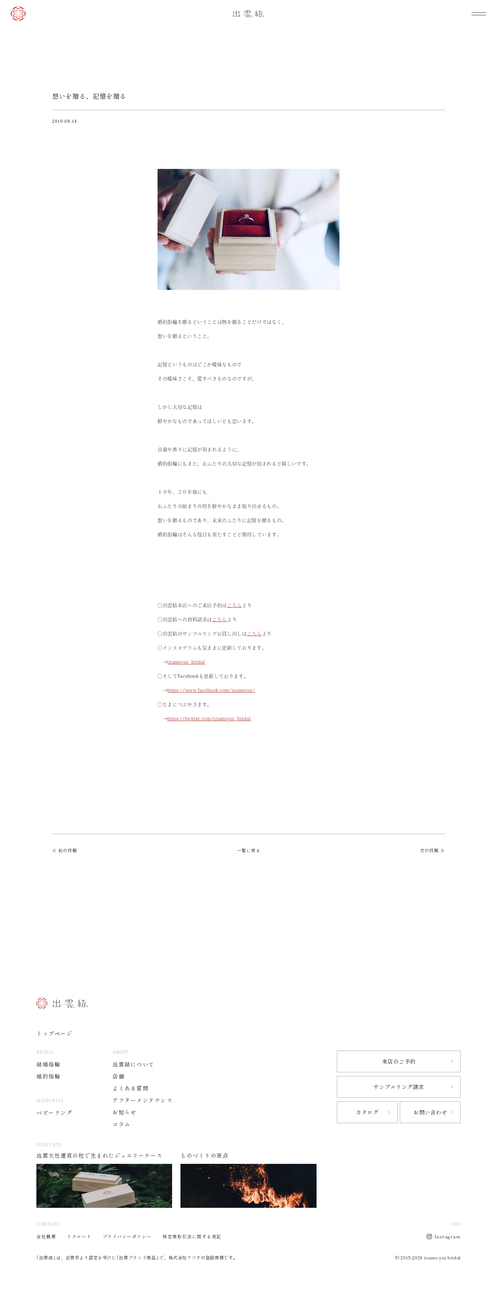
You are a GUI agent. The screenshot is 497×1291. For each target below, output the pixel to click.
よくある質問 (130, 1088)
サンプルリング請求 (398, 1087)
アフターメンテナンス (142, 1100)
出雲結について (133, 1064)
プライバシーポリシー (127, 1236)
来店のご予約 (399, 1061)
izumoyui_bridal (186, 662)
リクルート (79, 1236)
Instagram (447, 1236)
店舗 (118, 1076)
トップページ (54, 1033)
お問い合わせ (430, 1112)
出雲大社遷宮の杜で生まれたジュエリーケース (99, 1155)
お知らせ (124, 1112)
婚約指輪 (48, 1076)
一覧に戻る (249, 850)
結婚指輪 (48, 1064)
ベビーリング (54, 1113)
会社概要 (46, 1236)
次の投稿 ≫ (432, 850)
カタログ (367, 1112)
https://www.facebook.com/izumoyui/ (211, 690)
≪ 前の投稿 (64, 850)
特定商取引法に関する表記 (192, 1236)
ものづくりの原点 (204, 1155)
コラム (121, 1124)
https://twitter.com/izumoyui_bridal (209, 718)
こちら (234, 605)
